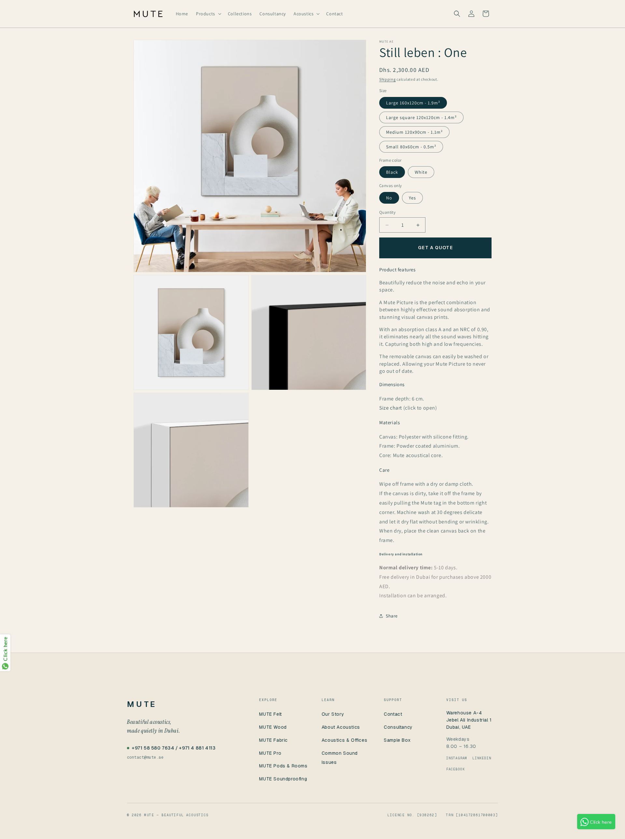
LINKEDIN (481, 758)
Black (392, 172)
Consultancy (398, 727)
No (389, 198)
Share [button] (392, 616)
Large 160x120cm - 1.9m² (413, 103)
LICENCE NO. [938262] (412, 815)
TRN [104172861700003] (472, 815)
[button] (208, 13)
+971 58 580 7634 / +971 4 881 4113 (173, 748)
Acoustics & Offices (344, 740)
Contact (393, 714)
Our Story (333, 714)
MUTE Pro (270, 753)
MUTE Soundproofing (283, 779)
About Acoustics (341, 727)
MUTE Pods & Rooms (283, 766)
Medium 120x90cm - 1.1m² (414, 132)
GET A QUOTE (435, 247)
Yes (412, 198)
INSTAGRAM (456, 758)
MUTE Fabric (273, 740)
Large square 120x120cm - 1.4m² (421, 117)
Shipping (387, 79)
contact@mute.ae (145, 757)
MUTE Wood (272, 727)
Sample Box (397, 740)
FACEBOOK (455, 769)
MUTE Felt (270, 714)
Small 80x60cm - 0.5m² (411, 147)
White (421, 172)
